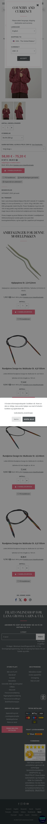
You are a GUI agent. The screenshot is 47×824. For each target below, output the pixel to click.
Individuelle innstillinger (23, 413)
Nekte (16, 419)
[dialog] (23, 412)
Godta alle (29, 419)
